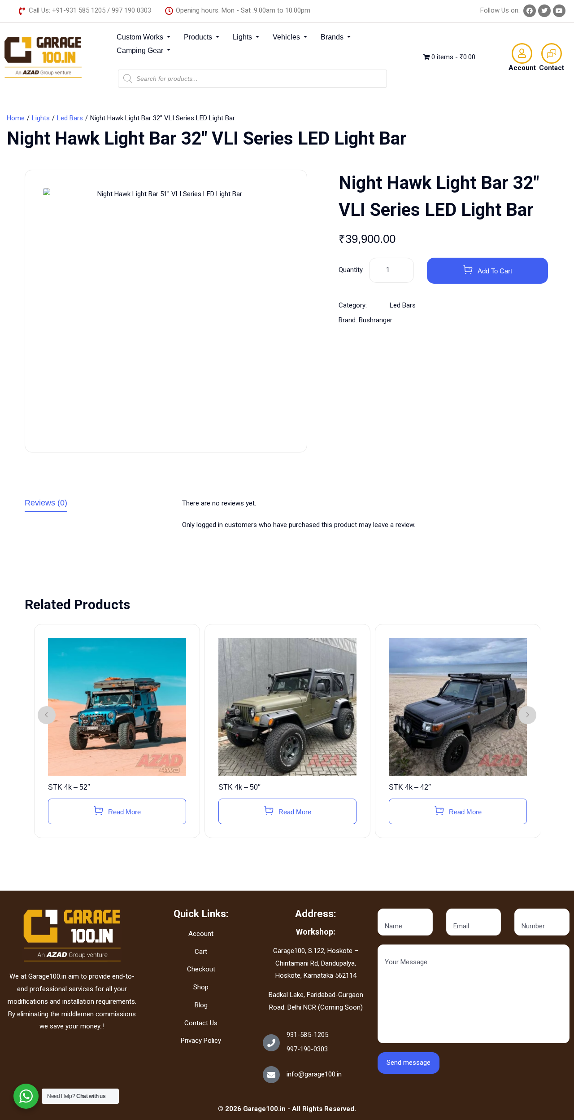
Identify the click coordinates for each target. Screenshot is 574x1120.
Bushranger (375, 320)
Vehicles (287, 37)
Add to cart (495, 271)
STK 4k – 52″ (69, 787)
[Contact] (551, 53)
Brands (333, 37)
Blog (201, 1005)
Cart (201, 952)
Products (199, 37)
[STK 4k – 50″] (287, 707)
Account (522, 68)
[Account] (522, 53)
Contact (551, 68)
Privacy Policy (201, 1041)
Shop (201, 987)
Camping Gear (141, 50)
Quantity (351, 270)
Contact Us (200, 1023)
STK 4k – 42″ (410, 787)
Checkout (201, 969)
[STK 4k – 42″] (458, 707)
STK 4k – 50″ (239, 787)
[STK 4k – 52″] (117, 707)
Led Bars (70, 118)
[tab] (97, 504)
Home (16, 118)
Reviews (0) (46, 503)
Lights (243, 37)
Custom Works (141, 37)
